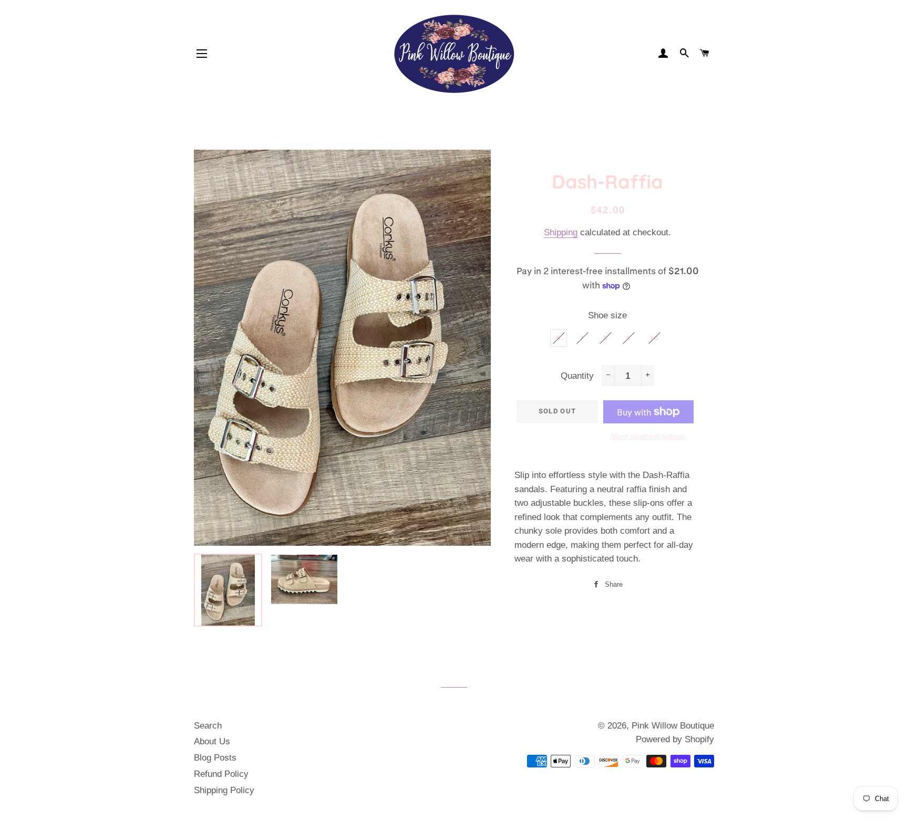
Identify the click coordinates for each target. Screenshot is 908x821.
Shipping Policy (224, 790)
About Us (212, 741)
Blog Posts (215, 758)
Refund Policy (221, 774)
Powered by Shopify (675, 739)
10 (653, 338)
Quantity (577, 376)
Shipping (560, 232)
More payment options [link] (648, 436)
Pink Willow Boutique (673, 726)
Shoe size (607, 315)
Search (208, 726)
